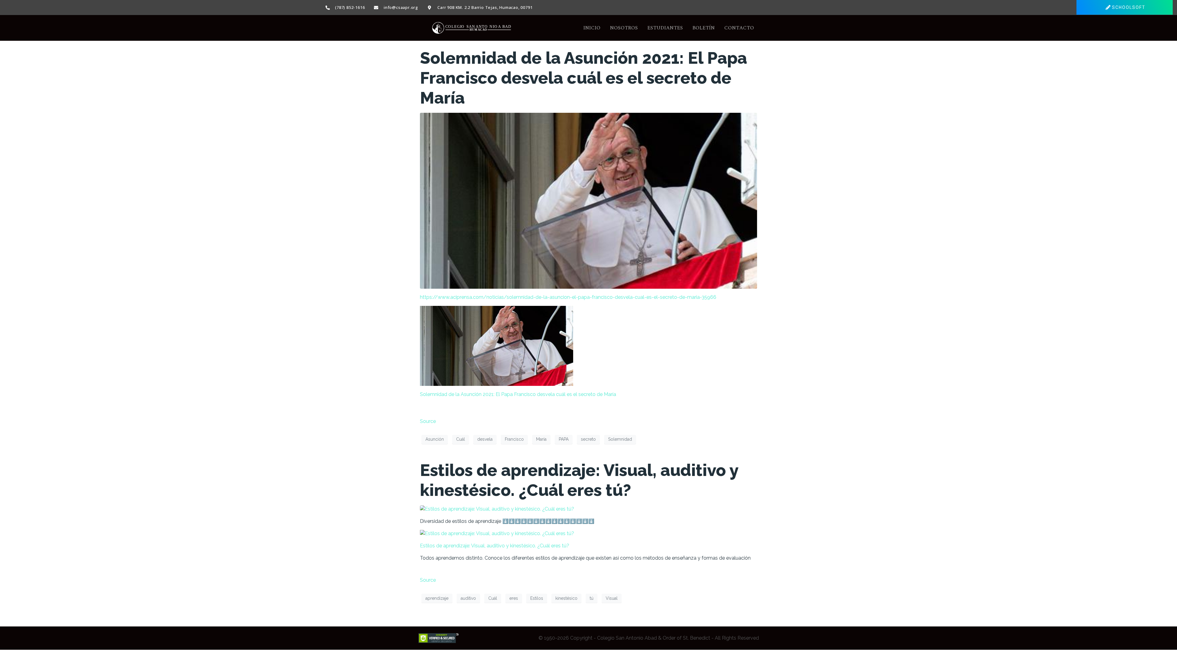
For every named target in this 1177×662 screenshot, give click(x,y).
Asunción (434, 439)
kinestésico (566, 598)
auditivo (468, 598)
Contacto (739, 28)
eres (513, 598)
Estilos (536, 598)
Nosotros (624, 28)
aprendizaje (436, 598)
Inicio (591, 28)
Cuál (460, 439)
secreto (588, 439)
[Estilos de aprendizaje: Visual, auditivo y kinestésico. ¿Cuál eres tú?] (497, 509)
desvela (485, 439)
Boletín (703, 28)
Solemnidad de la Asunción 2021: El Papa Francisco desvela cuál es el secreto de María (583, 78)
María (541, 439)
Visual (612, 598)
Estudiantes (665, 28)
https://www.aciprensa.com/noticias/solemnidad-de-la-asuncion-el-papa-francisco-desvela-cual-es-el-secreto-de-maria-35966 (568, 297)
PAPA (564, 439)
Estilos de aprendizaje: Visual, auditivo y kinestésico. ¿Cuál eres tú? (579, 480)
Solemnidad (620, 439)
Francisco (514, 439)
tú (591, 598)
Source (428, 421)
